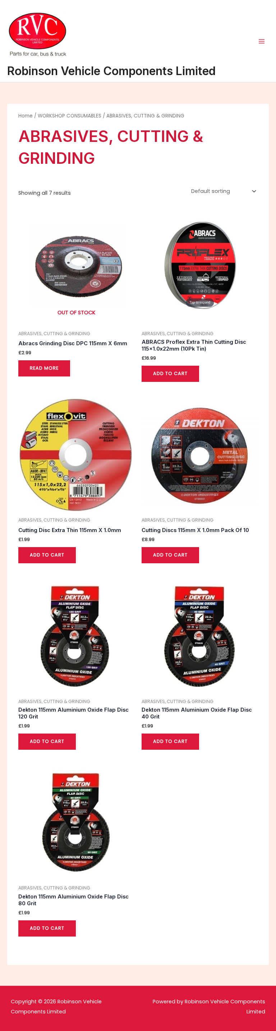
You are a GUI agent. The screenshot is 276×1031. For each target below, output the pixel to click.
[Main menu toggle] (261, 41)
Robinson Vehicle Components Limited (111, 71)
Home (25, 115)
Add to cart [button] (170, 373)
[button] (261, 10)
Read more (44, 368)
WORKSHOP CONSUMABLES (69, 115)
